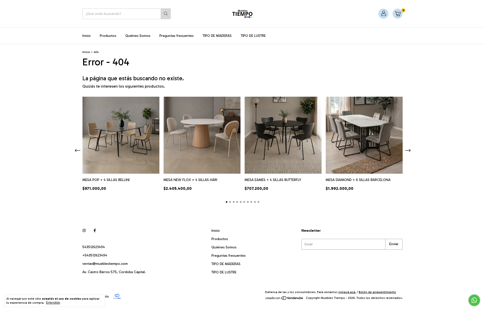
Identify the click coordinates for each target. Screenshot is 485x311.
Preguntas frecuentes (176, 36)
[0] (398, 14)
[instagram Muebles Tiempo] (84, 230)
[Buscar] (166, 13)
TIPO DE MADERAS (217, 36)
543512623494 (93, 247)
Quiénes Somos (137, 36)
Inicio (86, 36)
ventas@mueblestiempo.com (105, 264)
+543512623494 (94, 255)
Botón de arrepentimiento (377, 292)
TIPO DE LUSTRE (253, 36)
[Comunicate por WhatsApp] (474, 300)
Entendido (53, 302)
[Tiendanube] (284, 299)
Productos (108, 36)
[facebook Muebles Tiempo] (94, 230)
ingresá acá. (347, 292)
